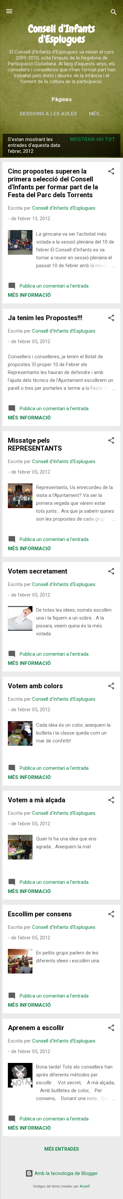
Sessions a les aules (48, 114)
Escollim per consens (40, 914)
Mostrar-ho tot (92, 139)
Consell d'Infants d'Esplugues (61, 34)
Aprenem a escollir (36, 1028)
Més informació (29, 295)
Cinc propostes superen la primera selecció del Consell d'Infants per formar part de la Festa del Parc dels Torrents (53, 183)
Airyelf (85, 1186)
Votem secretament (37, 571)
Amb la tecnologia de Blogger (65, 1173)
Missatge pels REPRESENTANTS (35, 444)
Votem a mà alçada (36, 800)
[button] (111, 172)
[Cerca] (114, 13)
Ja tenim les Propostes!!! (45, 318)
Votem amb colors (35, 686)
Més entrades (61, 1149)
